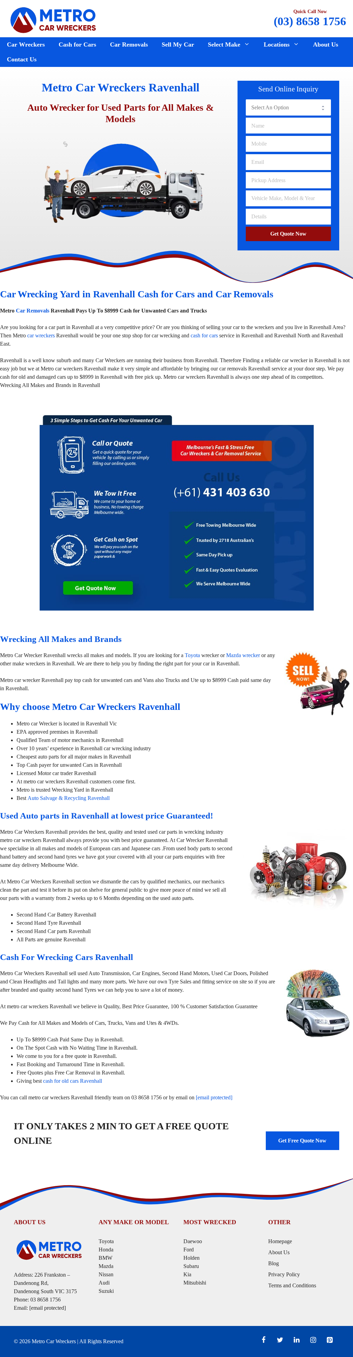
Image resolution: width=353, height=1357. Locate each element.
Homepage (280, 1241)
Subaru (191, 1266)
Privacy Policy (284, 1274)
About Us (325, 44)
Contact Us (22, 59)
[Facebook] (263, 1340)
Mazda (106, 1266)
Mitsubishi (194, 1283)
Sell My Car (178, 44)
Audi (104, 1283)
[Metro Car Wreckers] (53, 19)
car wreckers (41, 335)
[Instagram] (313, 1340)
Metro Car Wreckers (54, 1341)
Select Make (224, 44)
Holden (191, 1258)
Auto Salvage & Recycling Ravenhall (69, 798)
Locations (277, 44)
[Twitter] (280, 1340)
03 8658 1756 (45, 1299)
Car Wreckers (26, 44)
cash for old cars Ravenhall (72, 1081)
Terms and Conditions (292, 1285)
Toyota (192, 655)
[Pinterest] (329, 1340)
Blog (273, 1263)
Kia (187, 1274)
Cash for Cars (77, 44)
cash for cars (204, 335)
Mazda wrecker (243, 655)
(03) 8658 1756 (310, 21)
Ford (189, 1249)
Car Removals (129, 44)
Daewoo (192, 1241)
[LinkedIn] (296, 1340)
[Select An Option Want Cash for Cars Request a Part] (288, 107)
